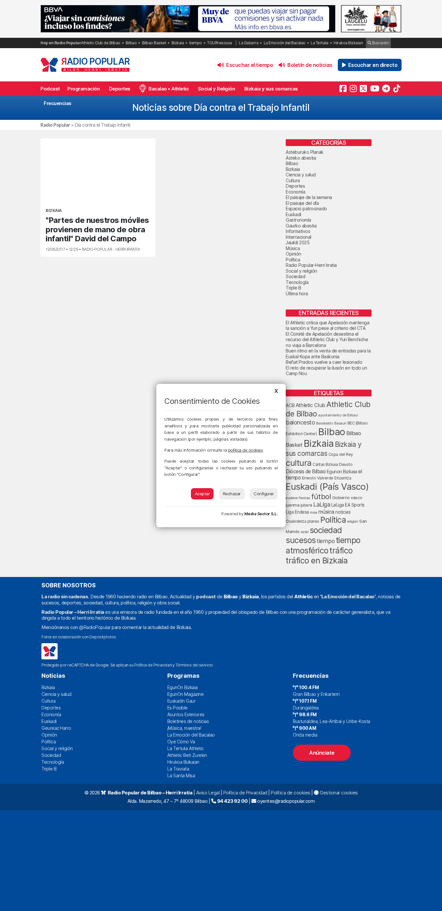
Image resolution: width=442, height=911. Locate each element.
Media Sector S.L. (261, 513)
